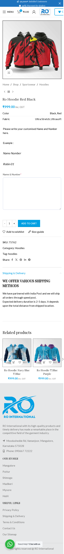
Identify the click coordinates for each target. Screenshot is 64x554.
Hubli (6, 496)
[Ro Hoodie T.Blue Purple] (47, 353)
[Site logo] (45, 11)
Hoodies (44, 84)
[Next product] (13, 92)
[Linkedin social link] (25, 260)
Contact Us (9, 528)
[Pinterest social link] (21, 260)
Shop (16, 84)
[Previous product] (5, 92)
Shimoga (7, 477)
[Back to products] (9, 92)
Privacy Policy (11, 509)
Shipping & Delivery (14, 516)
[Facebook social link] (12, 260)
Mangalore (9, 465)
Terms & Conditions (14, 522)
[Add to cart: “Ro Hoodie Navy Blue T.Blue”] (14, 362)
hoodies (12, 253)
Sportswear (28, 84)
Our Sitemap (10, 534)
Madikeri (8, 483)
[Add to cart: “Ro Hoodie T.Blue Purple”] (44, 362)
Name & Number (12, 174)
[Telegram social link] (29, 260)
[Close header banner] (59, 3)
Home (6, 84)
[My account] (34, 11)
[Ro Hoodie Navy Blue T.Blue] (17, 353)
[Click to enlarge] (9, 72)
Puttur (6, 471)
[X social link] (16, 260)
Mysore (7, 489)
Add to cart (29, 223)
